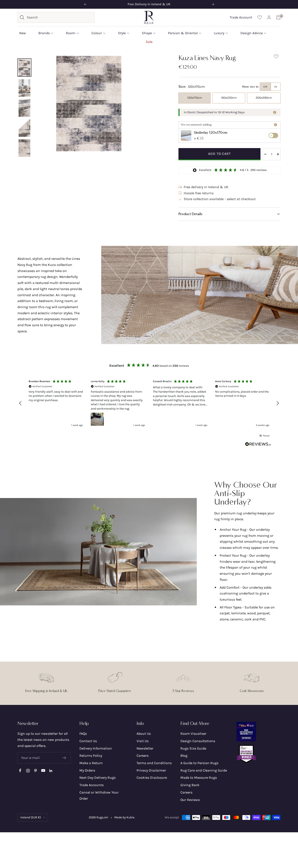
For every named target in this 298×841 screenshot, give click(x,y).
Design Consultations (197, 741)
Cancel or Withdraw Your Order (99, 795)
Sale (149, 41)
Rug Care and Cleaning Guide (203, 770)
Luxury (219, 33)
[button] (229, 214)
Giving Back (189, 785)
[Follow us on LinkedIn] (50, 770)
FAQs (83, 733)
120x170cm (194, 98)
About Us (144, 733)
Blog (183, 755)
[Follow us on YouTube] (43, 770)
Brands (44, 33)
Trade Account (241, 17)
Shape (147, 33)
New (22, 33)
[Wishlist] (259, 17)
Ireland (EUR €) (30, 817)
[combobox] (59, 17)
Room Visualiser (193, 733)
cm (265, 86)
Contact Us (88, 741)
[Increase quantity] (278, 154)
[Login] (269, 17)
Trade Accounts (91, 785)
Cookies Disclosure (152, 777)
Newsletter (145, 748)
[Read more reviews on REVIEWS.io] (258, 445)
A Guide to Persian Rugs (199, 763)
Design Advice (251, 33)
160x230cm (229, 98)
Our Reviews (190, 800)
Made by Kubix (124, 817)
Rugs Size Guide (193, 748)
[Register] (64, 757)
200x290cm (264, 98)
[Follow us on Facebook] (20, 770)
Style (122, 33)
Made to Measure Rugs (198, 777)
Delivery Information (95, 748)
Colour (96, 33)
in (275, 86)
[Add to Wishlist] (276, 57)
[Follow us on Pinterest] (35, 770)
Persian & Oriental (183, 33)
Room (70, 33)
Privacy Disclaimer (151, 770)
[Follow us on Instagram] (28, 770)
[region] (149, 403)
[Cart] (278, 17)
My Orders (87, 770)
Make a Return (91, 763)
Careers (143, 755)
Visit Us (143, 741)
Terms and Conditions (154, 763)
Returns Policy (90, 755)
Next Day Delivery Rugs (97, 777)
